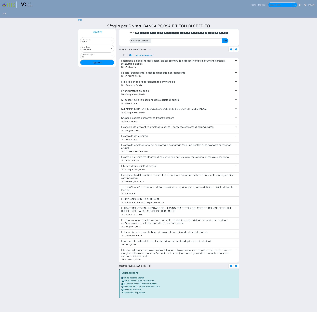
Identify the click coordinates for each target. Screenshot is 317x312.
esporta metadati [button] (144, 55)
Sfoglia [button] (261, 4)
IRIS (80, 20)
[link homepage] (9, 4)
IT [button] (300, 4)
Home (253, 4)
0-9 (137, 33)
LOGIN (311, 4)
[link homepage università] (27, 4)
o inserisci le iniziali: (140, 40)
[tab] (124, 55)
